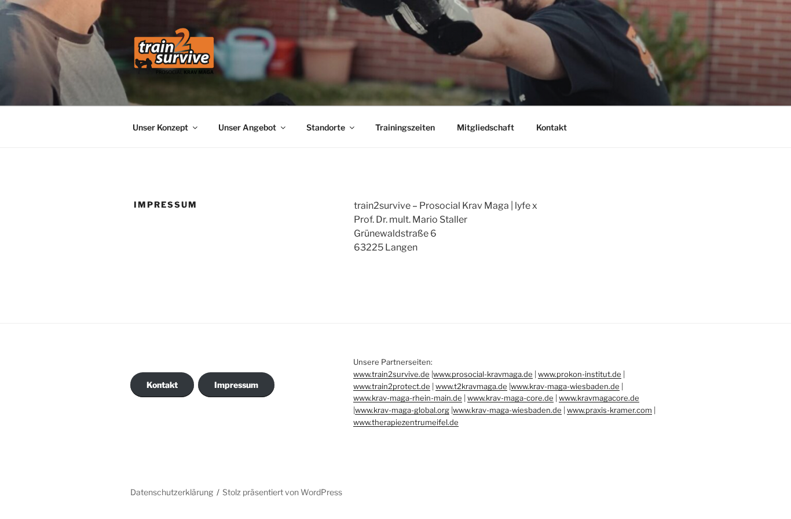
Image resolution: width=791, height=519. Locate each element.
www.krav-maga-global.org (402, 410)
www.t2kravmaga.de (471, 386)
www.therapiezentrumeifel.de (406, 422)
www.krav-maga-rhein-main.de (407, 397)
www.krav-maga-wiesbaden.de (565, 386)
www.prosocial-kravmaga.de (483, 374)
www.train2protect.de (391, 386)
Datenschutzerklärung (171, 492)
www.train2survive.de (391, 374)
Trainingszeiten (405, 127)
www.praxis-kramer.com (609, 410)
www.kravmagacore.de (599, 397)
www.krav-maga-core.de (510, 397)
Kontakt (551, 127)
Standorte (325, 127)
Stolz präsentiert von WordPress (282, 492)
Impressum (236, 385)
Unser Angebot (247, 127)
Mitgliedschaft (485, 127)
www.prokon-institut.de (579, 374)
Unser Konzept (160, 127)
